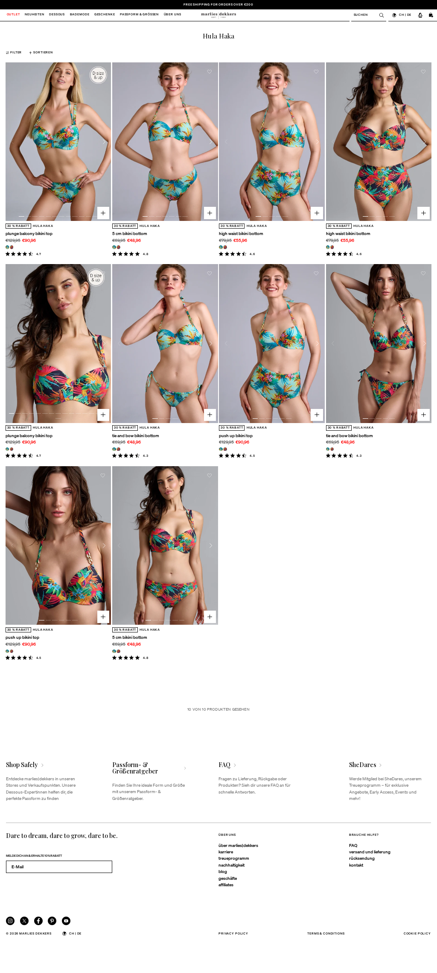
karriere (225, 851)
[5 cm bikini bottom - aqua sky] (114, 247)
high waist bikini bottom (241, 233)
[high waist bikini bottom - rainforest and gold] (225, 247)
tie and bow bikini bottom (135, 435)
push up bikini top (236, 435)
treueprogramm (233, 858)
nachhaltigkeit (231, 864)
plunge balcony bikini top (29, 233)
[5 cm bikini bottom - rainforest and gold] (118, 247)
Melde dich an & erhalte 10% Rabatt (34, 856)
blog (222, 871)
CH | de (405, 15)
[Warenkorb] (431, 15)
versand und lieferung (369, 851)
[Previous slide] (13, 142)
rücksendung (362, 858)
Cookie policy (417, 933)
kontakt (356, 864)
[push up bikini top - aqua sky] (221, 449)
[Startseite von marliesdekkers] (218, 15)
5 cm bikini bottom (129, 233)
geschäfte (227, 878)
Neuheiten (34, 15)
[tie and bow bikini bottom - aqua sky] (114, 449)
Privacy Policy (233, 933)
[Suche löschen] (379, 15)
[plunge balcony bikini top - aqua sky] (7, 247)
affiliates (225, 884)
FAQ (353, 845)
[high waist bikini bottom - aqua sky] (221, 247)
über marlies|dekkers (238, 845)
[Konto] (419, 15)
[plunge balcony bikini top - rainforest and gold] (12, 247)
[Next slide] (104, 142)
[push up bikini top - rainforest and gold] (225, 449)
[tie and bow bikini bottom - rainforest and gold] (118, 449)
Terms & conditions (325, 933)
